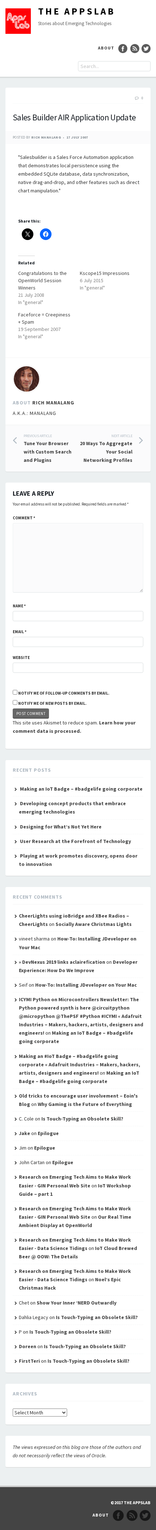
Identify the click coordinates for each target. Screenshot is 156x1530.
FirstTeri (29, 1361)
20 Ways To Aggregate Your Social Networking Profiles (106, 448)
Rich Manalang (46, 137)
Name (19, 605)
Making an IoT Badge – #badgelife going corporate (81, 789)
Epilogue (48, 1133)
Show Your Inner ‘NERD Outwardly (76, 1302)
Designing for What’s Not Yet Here (61, 826)
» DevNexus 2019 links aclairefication (62, 962)
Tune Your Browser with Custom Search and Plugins (47, 448)
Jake (24, 1133)
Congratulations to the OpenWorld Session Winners (42, 280)
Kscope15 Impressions (105, 273)
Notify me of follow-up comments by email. (63, 693)
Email (19, 631)
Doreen (27, 1346)
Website (21, 657)
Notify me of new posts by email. (52, 703)
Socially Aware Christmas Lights (94, 924)
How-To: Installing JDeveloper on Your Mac (86, 985)
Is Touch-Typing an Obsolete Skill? (82, 1118)
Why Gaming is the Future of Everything (85, 1104)
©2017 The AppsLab (131, 1502)
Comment (24, 517)
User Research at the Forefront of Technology (75, 841)
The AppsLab (76, 11)
